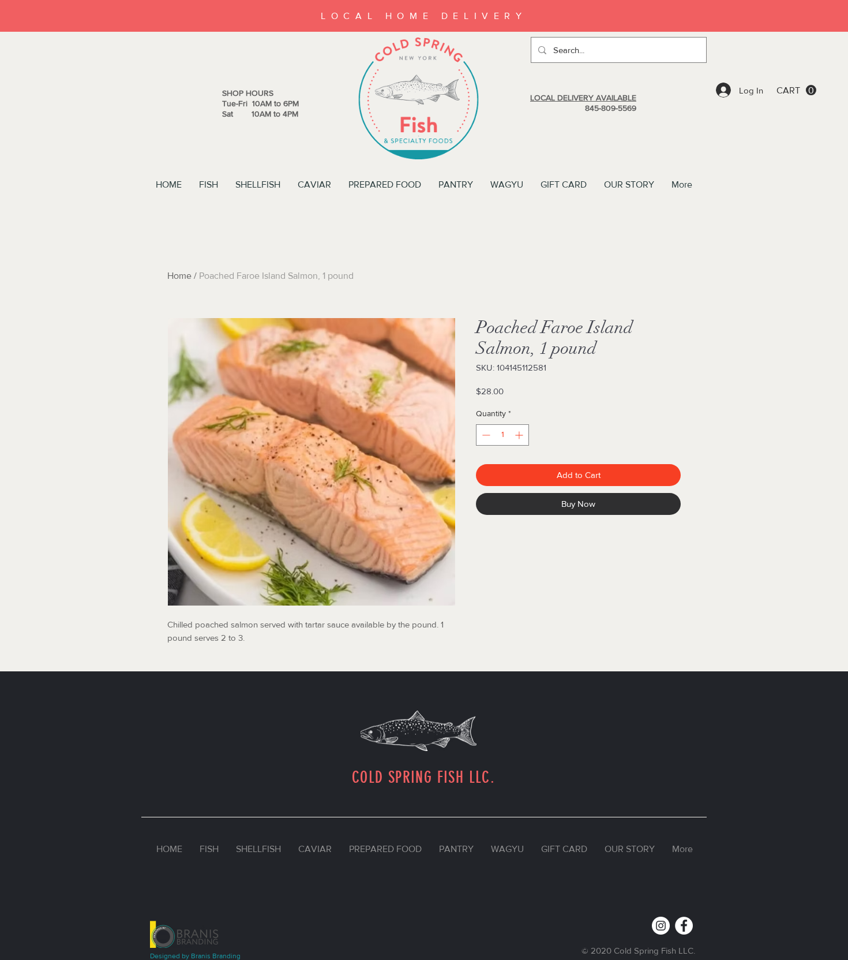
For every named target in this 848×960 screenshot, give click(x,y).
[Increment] (520, 435)
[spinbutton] (502, 435)
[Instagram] (661, 926)
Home (179, 276)
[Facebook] (684, 926)
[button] (796, 90)
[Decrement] (485, 435)
